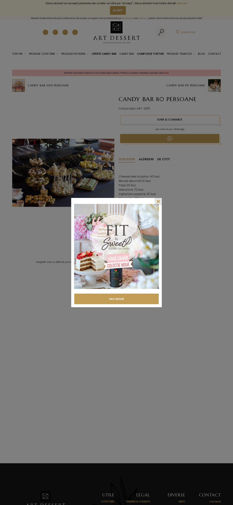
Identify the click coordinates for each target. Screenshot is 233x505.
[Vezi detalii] (116, 246)
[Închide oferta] (158, 201)
